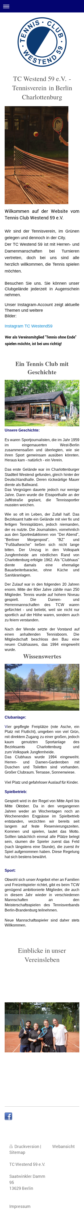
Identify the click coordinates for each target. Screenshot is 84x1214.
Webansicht (63, 1146)
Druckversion (27, 1146)
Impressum (20, 1206)
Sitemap (17, 1152)
